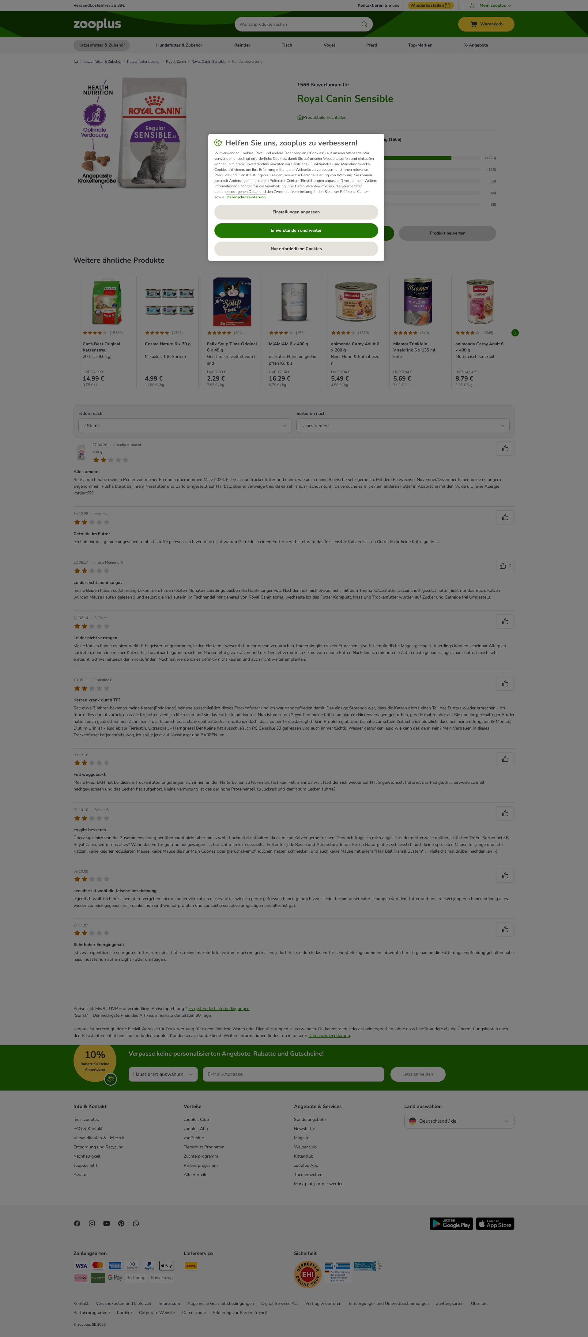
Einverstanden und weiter (296, 230)
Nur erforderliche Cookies (296, 249)
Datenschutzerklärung (246, 197)
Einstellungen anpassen (296, 212)
